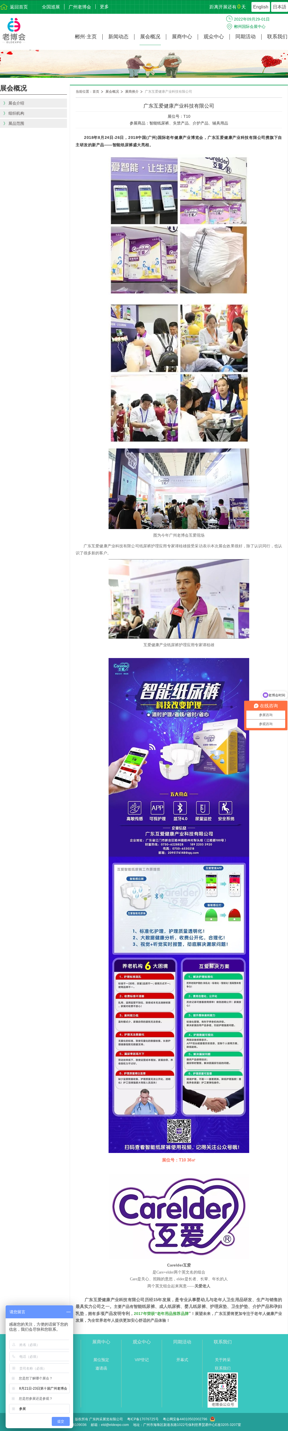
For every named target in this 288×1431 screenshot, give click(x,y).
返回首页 (19, 7)
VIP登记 (142, 1359)
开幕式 (182, 1359)
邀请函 (101, 1368)
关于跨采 (223, 1359)
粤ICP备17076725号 (143, 1419)
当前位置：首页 (87, 92)
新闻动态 (118, 36)
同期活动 (245, 36)
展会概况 (150, 36)
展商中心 (182, 36)
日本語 (279, 7)
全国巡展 (51, 7)
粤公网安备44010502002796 (185, 1419)
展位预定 (101, 1359)
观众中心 (214, 36)
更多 (104, 6)
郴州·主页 (86, 36)
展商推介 (132, 92)
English (260, 7)
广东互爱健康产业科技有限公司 (168, 92)
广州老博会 (80, 7)
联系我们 (277, 36)
